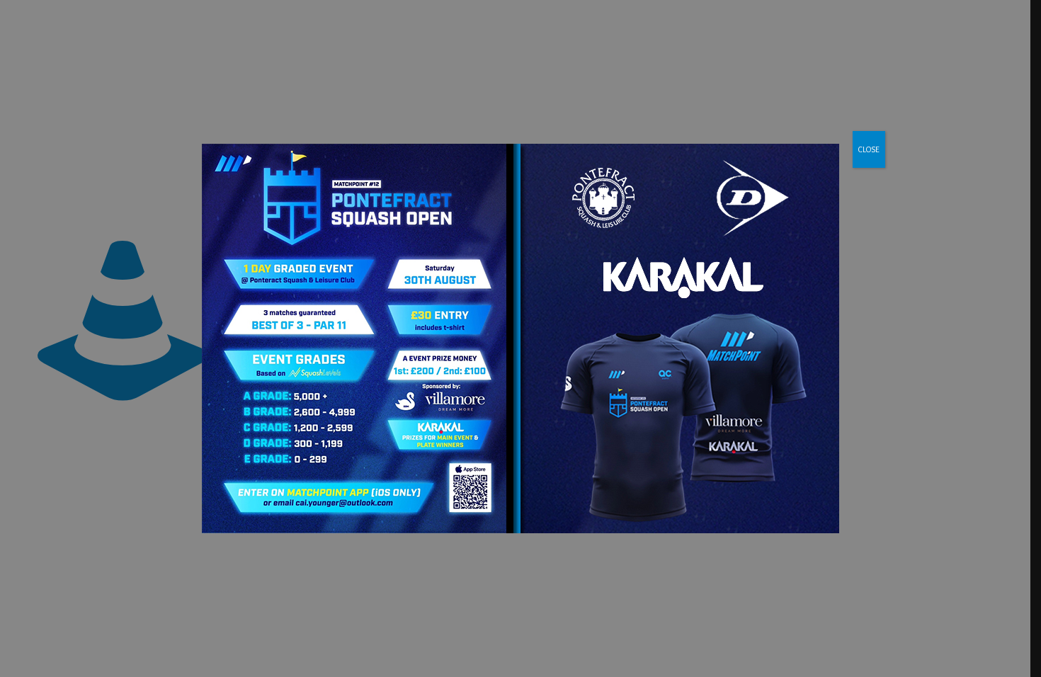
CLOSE (869, 149)
